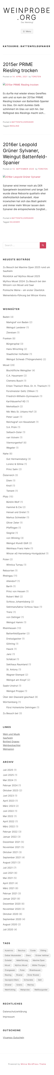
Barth (9, 586)
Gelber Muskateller (13, 955)
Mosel (6, 365)
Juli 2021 (8, 867)
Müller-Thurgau (38, 965)
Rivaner (19, 975)
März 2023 (9, 805)
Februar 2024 (10, 785)
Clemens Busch (14, 380)
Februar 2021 (10, 893)
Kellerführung (22, 960)
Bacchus (21, 950)
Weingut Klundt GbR (17, 543)
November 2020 (12, 908)
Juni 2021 (8, 872)
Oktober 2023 (10, 790)
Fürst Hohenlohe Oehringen (21, 707)
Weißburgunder (41, 990)
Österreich (8, 475)
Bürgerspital (12, 343)
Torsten (36, 77)
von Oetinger (13, 617)
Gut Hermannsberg (16, 458)
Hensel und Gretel (16, 512)
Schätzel (11, 659)
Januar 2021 (9, 898)
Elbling (43, 950)
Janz (9, 654)
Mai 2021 (8, 877)
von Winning (13, 537)
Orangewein (10, 970)
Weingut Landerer (15, 327)
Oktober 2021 (10, 852)
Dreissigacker (13, 638)
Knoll (9, 485)
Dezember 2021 (11, 841)
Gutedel (8, 960)
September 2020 (12, 919)
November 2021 (11, 847)
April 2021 (8, 883)
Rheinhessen (9, 628)
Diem (9, 480)
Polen (6, 559)
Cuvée (33, 950)
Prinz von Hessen (15, 591)
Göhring (10, 643)
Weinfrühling (10, 990)
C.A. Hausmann (14, 375)
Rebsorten (8, 570)
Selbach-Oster (14, 432)
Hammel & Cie (14, 507)
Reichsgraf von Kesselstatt (20, 421)
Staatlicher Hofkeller (17, 354)
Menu (28, 31)
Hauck (9, 648)
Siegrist (10, 532)
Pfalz (5, 496)
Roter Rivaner (33, 975)
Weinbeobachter (12, 745)
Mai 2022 (8, 816)
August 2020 (10, 924)
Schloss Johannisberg (18, 601)
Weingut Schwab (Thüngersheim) (24, 359)
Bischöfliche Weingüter (18, 370)
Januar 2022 (10, 836)
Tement (10, 490)
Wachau (30, 985)
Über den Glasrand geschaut (18, 696)
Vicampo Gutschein (13, 1037)
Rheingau (8, 575)
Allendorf (11, 581)
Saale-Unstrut (10, 685)
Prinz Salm (12, 469)
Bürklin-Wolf (12, 501)
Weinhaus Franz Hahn (18, 548)
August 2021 (10, 862)
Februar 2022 (10, 831)
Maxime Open (38, 960)
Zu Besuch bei (10, 713)
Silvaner (15, 222)
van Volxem (12, 437)
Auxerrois (9, 950)
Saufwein (8, 737)
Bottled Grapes (11, 741)
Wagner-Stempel (15, 674)
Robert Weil (12, 596)
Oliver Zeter (12, 522)
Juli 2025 (8, 769)
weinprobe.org (27, 14)
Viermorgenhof (14, 442)
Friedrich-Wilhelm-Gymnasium (22, 396)
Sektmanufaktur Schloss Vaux (22, 606)
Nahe (5, 453)
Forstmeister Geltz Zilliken (20, 391)
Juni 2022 (8, 811)
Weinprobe (25, 990)
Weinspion (8, 749)
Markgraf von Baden (17, 322)
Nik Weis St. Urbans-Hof (19, 411)
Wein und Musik (11, 734)
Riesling (14, 126)
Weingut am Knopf (16, 679)
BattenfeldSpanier (23, 122)
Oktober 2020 (10, 914)
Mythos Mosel (21, 965)
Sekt (40, 980)
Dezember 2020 (12, 903)
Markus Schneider (16, 517)
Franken (7, 338)
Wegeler (10, 447)
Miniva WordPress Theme (33, 1064)
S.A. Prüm (11, 427)
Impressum (9, 1016)
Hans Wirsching (14, 349)
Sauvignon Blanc (12, 980)
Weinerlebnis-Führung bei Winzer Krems (24, 295)
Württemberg (10, 702)
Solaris (19, 985)
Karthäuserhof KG (15, 401)
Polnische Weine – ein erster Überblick (23, 290)
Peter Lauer (12, 416)
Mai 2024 (8, 780)
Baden (6, 316)
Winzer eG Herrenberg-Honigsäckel (25, 553)
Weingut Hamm (14, 622)
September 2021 (12, 857)
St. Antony (12, 669)
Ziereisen (11, 332)
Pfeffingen (12, 527)
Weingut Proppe (15, 691)
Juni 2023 (8, 795)
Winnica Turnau (14, 564)
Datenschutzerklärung (15, 1011)
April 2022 (8, 821)
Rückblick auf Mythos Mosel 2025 (21, 276)
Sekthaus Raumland (17, 664)
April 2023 (8, 800)
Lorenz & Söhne (14, 464)
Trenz (9, 612)
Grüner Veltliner (42, 955)
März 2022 (9, 826)
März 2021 (8, 888)
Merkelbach (12, 406)
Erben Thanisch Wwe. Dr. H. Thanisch (26, 385)
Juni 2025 (8, 774)
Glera (28, 955)
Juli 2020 (8, 929)
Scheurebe (28, 980)
